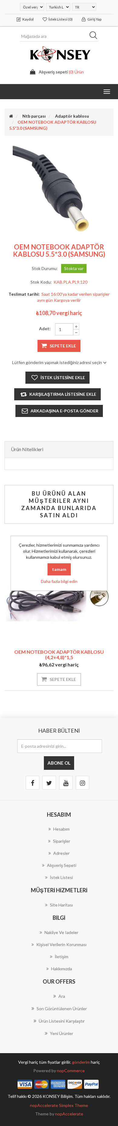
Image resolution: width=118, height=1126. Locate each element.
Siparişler (61, 841)
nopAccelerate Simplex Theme (59, 1105)
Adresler (61, 853)
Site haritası (61, 904)
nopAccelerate (69, 1113)
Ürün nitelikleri (27, 449)
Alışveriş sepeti (61, 865)
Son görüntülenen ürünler (62, 1008)
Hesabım (61, 828)
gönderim (81, 1062)
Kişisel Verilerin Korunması (61, 944)
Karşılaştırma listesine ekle (62, 394)
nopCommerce (71, 1070)
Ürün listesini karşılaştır (62, 1020)
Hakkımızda (61, 968)
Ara (95, 36)
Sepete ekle (63, 345)
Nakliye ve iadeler (61, 932)
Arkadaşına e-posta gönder (64, 410)
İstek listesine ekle (63, 377)
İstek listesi (61, 877)
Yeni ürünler (61, 1033)
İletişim (61, 956)
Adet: (45, 328)
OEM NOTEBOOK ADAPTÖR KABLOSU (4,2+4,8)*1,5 (59, 654)
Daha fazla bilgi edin (59, 581)
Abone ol (59, 763)
